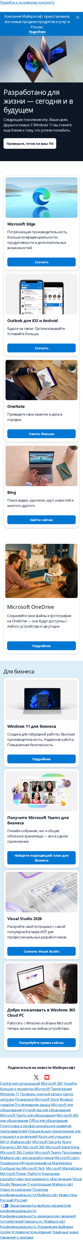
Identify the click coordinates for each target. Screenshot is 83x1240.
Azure (66, 1141)
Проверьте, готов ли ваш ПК (29, 143)
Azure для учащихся (54, 1136)
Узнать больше (41, 434)
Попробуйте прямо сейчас (41, 1042)
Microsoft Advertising (62, 1147)
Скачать (41, 262)
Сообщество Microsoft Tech (22, 1168)
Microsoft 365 (52, 1083)
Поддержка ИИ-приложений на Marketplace (36, 1163)
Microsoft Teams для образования (28, 1115)
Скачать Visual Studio (41, 951)
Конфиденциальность (18, 1226)
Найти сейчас (41, 520)
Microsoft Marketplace (64, 1168)
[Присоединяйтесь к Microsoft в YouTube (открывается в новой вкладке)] (46, 1077)
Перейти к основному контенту (27, 2)
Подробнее (37, 32)
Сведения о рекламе (16, 1237)
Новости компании (15, 1189)
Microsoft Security (46, 1141)
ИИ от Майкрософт (15, 1141)
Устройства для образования (47, 1110)
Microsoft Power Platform (20, 1173)
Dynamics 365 (11, 1147)
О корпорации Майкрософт (50, 1184)
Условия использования (31, 1232)
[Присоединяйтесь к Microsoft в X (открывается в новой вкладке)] (36, 1077)
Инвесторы (68, 1194)
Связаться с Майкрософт (44, 1221)
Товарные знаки (65, 1232)
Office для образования (48, 1120)
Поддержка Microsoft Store (37, 1099)
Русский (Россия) (13, 1200)
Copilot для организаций (20, 1083)
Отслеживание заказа (32, 1104)
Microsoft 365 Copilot (17, 1152)
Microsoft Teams (48, 1152)
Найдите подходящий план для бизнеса (42, 857)
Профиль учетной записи (41, 1094)
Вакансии (19, 1184)
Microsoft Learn (67, 1157)
